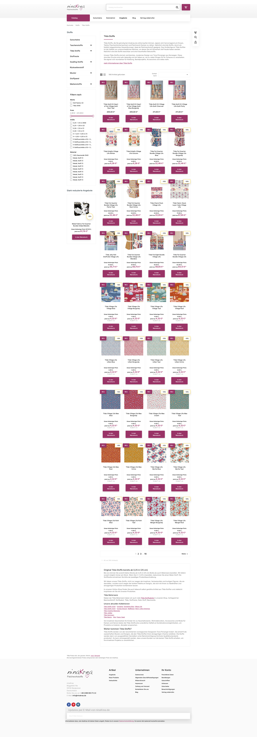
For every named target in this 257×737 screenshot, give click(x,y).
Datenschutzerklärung (126, 721)
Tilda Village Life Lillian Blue (111, 361)
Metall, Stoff (78, 158)
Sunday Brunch (122, 609)
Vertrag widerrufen (168, 692)
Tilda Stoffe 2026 (109, 606)
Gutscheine (75, 40)
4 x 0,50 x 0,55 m (80, 136)
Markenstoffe (76, 84)
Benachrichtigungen (168, 689)
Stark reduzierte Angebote (79, 190)
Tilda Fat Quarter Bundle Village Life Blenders (134, 257)
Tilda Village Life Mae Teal (179, 414)
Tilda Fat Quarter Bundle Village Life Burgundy (179, 153)
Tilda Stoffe (75, 51)
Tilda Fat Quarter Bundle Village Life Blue (156, 153)
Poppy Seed (121, 617)
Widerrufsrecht (140, 680)
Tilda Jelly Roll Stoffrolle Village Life (111, 256)
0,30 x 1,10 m (78, 128)
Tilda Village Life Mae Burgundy (134, 414)
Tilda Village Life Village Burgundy (133, 307)
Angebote (112, 674)
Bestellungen (166, 677)
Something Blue (129, 606)
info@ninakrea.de (79, 696)
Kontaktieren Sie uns (142, 689)
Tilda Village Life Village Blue (111, 307)
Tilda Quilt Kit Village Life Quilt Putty (179, 105)
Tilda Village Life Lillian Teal (156, 361)
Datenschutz (139, 674)
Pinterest (73, 705)
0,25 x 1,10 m (79, 123)
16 (145, 554)
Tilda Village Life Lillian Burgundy (134, 361)
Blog (136, 692)
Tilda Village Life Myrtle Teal (179, 468)
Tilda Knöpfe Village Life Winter (111, 152)
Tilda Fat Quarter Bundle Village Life (81, 225)
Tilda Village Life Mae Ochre (134, 468)
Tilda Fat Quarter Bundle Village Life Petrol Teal (111, 205)
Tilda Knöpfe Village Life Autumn (133, 152)
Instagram (78, 705)
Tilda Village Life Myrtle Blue (156, 468)
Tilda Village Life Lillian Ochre (179, 361)
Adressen (165, 683)
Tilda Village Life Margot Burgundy (156, 522)
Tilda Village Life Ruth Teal (134, 522)
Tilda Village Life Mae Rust (111, 468)
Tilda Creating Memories (112, 611)
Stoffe (70, 32)
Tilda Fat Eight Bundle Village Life (157, 256)
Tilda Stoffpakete (147, 598)
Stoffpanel (74, 78)
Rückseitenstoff (77, 67)
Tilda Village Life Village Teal (156, 307)
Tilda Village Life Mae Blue (111, 414)
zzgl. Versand (95, 655)
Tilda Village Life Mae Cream (156, 414)
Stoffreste (74, 56)
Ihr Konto (166, 670)
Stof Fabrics (78, 103)
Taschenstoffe (76, 45)
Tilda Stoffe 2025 (109, 609)
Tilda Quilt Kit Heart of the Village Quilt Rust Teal (111, 106)
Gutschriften (166, 680)
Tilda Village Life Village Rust (179, 307)
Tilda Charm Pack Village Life (156, 204)
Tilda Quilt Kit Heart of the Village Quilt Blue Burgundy (133, 106)
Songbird (120, 606)
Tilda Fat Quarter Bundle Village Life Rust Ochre (134, 205)
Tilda (76, 105)
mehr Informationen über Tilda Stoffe (118, 63)
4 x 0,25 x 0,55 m (80, 134)
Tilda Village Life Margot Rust (179, 522)
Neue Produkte (114, 677)
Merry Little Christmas (142, 609)
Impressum (139, 683)
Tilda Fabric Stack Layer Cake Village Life (179, 205)
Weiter (185, 554)
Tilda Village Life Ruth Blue (111, 522)
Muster (73, 73)
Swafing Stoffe (76, 62)
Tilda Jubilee (108, 613)
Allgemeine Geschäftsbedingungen (146, 677)
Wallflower (131, 609)
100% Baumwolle (80, 155)
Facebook (69, 705)
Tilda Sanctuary (109, 615)
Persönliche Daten (168, 674)
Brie (114, 617)
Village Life (138, 606)
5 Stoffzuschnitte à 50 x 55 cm (82, 139)
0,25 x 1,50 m (79, 125)
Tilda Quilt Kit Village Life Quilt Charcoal (156, 105)
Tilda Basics (108, 617)
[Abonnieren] (187, 716)
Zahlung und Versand (142, 686)
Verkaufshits (113, 680)
